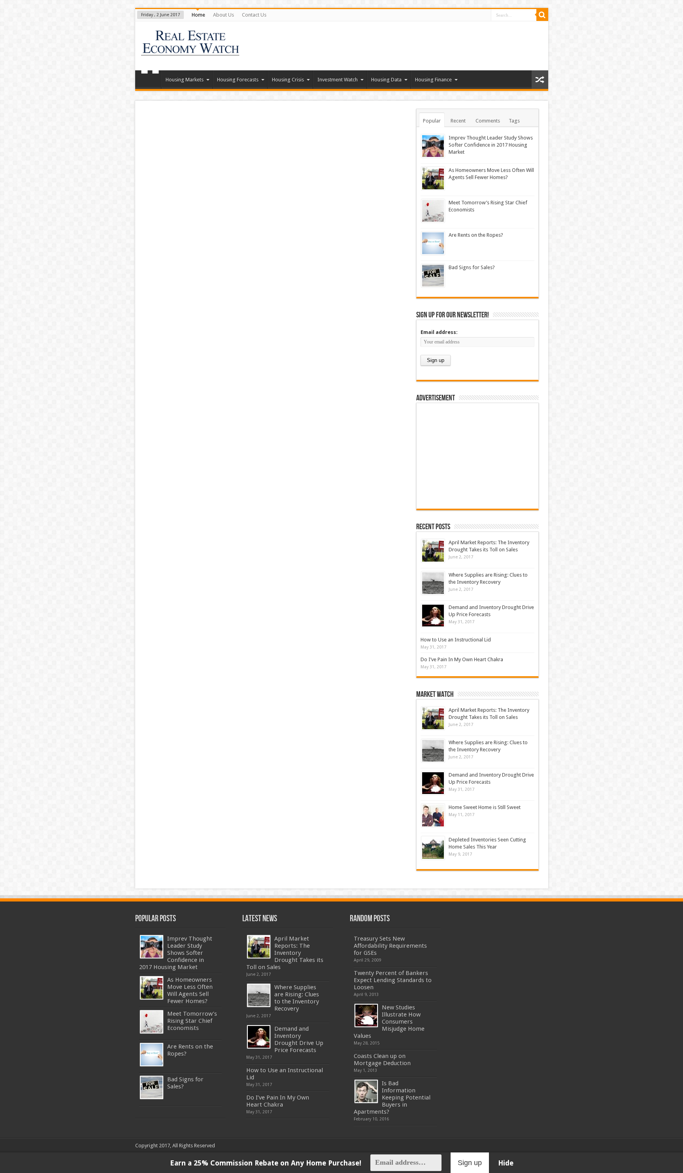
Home (198, 15)
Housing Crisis (288, 80)
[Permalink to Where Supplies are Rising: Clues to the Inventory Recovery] (433, 583)
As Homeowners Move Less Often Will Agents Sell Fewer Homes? (190, 990)
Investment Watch (337, 80)
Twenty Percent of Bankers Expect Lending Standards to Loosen (393, 980)
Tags (514, 121)
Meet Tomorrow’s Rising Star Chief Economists (192, 1021)
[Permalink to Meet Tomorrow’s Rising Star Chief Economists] (433, 211)
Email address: (439, 332)
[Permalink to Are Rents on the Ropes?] (433, 243)
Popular (432, 121)
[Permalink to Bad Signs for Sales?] (433, 276)
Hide (505, 1163)
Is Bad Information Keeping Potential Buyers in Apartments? (392, 1097)
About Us (223, 15)
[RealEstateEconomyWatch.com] (190, 50)
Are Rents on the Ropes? (476, 235)
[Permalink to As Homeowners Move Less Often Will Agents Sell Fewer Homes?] (433, 178)
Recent (458, 121)
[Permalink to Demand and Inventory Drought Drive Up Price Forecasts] (433, 615)
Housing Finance (433, 80)
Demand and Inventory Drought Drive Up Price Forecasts (298, 1039)
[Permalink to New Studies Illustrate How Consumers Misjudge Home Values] (366, 1015)
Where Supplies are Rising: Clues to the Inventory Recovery (296, 998)
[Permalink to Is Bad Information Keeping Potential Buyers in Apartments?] (366, 1091)
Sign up (470, 1163)
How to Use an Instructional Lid (456, 640)
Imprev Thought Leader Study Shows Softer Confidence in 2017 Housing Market (491, 145)
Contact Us (254, 15)
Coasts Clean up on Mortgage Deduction (382, 1059)
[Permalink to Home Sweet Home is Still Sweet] (433, 815)
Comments (487, 121)
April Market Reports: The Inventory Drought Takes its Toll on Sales (284, 953)
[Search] (542, 15)
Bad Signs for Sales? (472, 267)
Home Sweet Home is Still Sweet (485, 807)
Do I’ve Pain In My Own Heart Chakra (462, 659)
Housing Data (386, 80)
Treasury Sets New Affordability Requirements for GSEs (390, 945)
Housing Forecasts (237, 80)
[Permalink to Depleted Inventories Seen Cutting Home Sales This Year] (433, 848)
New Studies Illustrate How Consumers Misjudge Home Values (389, 1021)
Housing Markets (185, 80)
